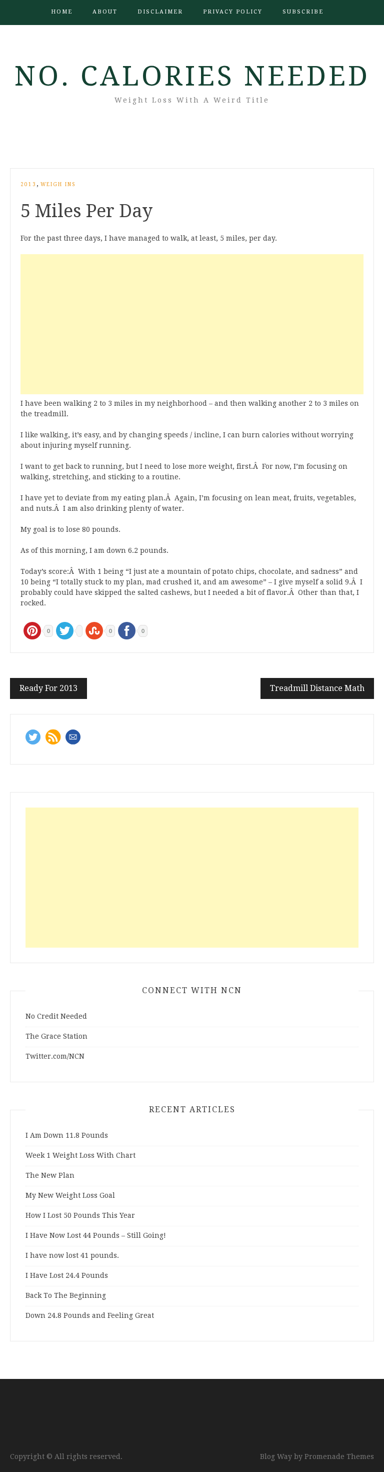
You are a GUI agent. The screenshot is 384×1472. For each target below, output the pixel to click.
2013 (28, 184)
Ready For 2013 (49, 688)
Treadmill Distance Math (317, 688)
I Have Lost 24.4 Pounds (67, 1275)
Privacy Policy (232, 12)
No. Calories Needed (192, 76)
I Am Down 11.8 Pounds (67, 1135)
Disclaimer (160, 12)
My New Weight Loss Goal (70, 1195)
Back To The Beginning (66, 1295)
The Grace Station (57, 1036)
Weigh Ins (58, 184)
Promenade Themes (339, 1456)
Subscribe (303, 12)
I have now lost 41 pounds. (72, 1255)
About (105, 12)
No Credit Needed (56, 1016)
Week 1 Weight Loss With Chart (81, 1155)
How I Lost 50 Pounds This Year (80, 1215)
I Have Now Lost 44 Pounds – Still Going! (96, 1235)
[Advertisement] (192, 324)
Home (61, 12)
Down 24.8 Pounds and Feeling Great (90, 1315)
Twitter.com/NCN (55, 1056)
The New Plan (50, 1175)
